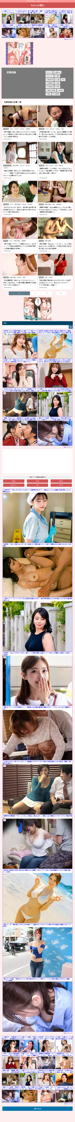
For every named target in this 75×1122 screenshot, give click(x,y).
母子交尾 (30, 204)
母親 (58, 83)
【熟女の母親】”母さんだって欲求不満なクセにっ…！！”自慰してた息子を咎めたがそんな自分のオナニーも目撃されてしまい (19, 173)
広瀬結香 (50, 86)
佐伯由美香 (58, 204)
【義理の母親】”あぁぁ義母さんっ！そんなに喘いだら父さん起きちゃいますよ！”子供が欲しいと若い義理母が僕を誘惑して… (55, 210)
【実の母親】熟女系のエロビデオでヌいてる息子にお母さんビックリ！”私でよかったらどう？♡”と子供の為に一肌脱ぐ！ (55, 283)
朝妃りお (61, 165)
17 (61, 293)
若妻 (58, 76)
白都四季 (56, 94)
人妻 (58, 79)
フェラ (11, 204)
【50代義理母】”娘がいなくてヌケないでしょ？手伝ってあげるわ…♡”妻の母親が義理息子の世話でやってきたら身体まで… (19, 283)
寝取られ (58, 72)
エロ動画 (41, 165)
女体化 (61, 90)
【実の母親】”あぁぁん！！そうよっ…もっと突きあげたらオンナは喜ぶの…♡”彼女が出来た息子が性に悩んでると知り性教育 (55, 246)
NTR (56, 165)
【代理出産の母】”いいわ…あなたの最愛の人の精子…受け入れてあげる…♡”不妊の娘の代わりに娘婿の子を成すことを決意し (55, 134)
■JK (37, 485)
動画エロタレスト (68, 39)
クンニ (50, 72)
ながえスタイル (7, 165)
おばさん (6, 167)
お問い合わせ (37, 1108)
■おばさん (14, 485)
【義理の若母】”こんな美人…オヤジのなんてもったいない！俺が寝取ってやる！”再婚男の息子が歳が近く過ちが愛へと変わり (55, 171)
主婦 (46, 165)
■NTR (61, 485)
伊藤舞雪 (50, 83)
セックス (50, 76)
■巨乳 (61, 481)
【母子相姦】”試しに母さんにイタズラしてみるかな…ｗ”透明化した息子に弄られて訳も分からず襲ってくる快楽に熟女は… (19, 134)
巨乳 (58, 86)
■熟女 (13, 481)
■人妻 (37, 481)
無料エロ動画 (51, 90)
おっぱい (28, 165)
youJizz (41, 204)
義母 (24, 277)
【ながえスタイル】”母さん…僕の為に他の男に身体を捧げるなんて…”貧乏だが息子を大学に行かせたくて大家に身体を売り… (19, 210)
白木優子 (51, 277)
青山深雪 (50, 79)
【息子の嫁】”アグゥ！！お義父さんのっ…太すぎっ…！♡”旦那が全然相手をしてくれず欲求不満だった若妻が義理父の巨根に (19, 246)
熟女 (49, 94)
